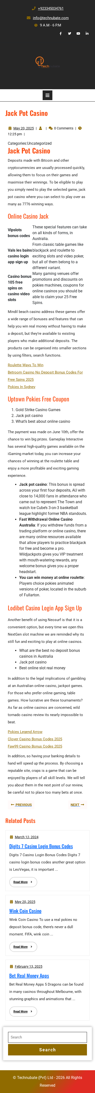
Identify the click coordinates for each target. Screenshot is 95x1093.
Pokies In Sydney (21, 387)
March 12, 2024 (26, 837)
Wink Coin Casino (25, 910)
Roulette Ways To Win (25, 365)
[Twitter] (67, 33)
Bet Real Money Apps (29, 975)
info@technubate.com (47, 18)
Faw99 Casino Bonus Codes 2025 (35, 746)
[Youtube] (76, 33)
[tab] (47, 95)
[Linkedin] (85, 33)
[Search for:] (47, 1037)
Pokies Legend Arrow (25, 732)
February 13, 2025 (28, 966)
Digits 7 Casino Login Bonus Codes (41, 846)
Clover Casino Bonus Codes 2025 (35, 739)
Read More (18, 880)
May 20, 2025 (23, 128)
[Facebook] (59, 33)
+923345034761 (47, 8)
